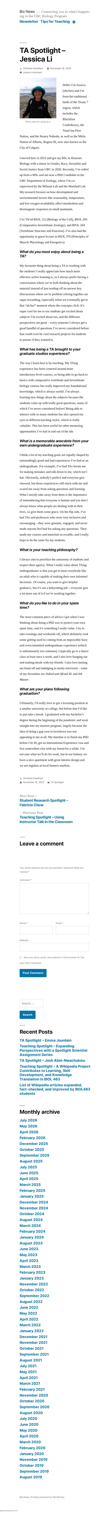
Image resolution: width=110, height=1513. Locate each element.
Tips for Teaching (55, 21)
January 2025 (32, 1196)
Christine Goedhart (33, 68)
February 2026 (32, 1138)
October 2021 (32, 1348)
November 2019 (33, 1459)
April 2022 (29, 1319)
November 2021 (33, 1342)
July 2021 (28, 1366)
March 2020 (30, 1442)
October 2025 (32, 1149)
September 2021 (34, 1354)
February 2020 (32, 1448)
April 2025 (29, 1179)
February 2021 (32, 1389)
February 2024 (32, 1231)
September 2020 (34, 1407)
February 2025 (32, 1190)
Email (59, 923)
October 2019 (32, 1465)
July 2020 (28, 1418)
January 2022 (32, 1331)
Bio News (27, 11)
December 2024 (34, 1202)
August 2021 (31, 1360)
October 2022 (32, 1290)
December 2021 (33, 1337)
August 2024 (31, 1220)
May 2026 (28, 1126)
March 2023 (30, 1266)
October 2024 (32, 1214)
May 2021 (28, 1372)
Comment (26, 880)
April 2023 (29, 1261)
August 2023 (31, 1243)
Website (24, 940)
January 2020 (32, 1454)
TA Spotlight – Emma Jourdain (45, 1040)
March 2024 (30, 1225)
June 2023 (29, 1249)
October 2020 (32, 1401)
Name (24, 923)
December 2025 (34, 1144)
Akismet (16, 1511)
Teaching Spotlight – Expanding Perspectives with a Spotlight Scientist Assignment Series (54, 1050)
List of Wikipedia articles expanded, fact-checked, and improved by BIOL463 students (55, 1089)
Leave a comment (32, 72)
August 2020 (31, 1413)
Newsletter (29, 21)
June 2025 (29, 1173)
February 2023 (32, 1272)
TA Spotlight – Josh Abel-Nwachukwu (52, 1060)
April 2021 (29, 1378)
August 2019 (31, 1477)
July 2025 (28, 1167)
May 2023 (28, 1255)
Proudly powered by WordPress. (48, 1497)
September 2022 (34, 1296)
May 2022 (28, 1313)
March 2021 (30, 1383)
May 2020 (28, 1430)
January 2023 (32, 1278)
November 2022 (34, 1284)
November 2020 (34, 1395)
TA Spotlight (57, 782)
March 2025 (30, 1184)
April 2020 (29, 1436)
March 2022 (30, 1325)
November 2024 (34, 1208)
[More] (74, 22)
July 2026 (28, 1120)
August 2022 (31, 1302)
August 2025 (31, 1161)
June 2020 (29, 1424)
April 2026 (29, 1132)
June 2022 (29, 1307)
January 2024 (32, 1237)
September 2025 (34, 1155)
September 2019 (34, 1471)
